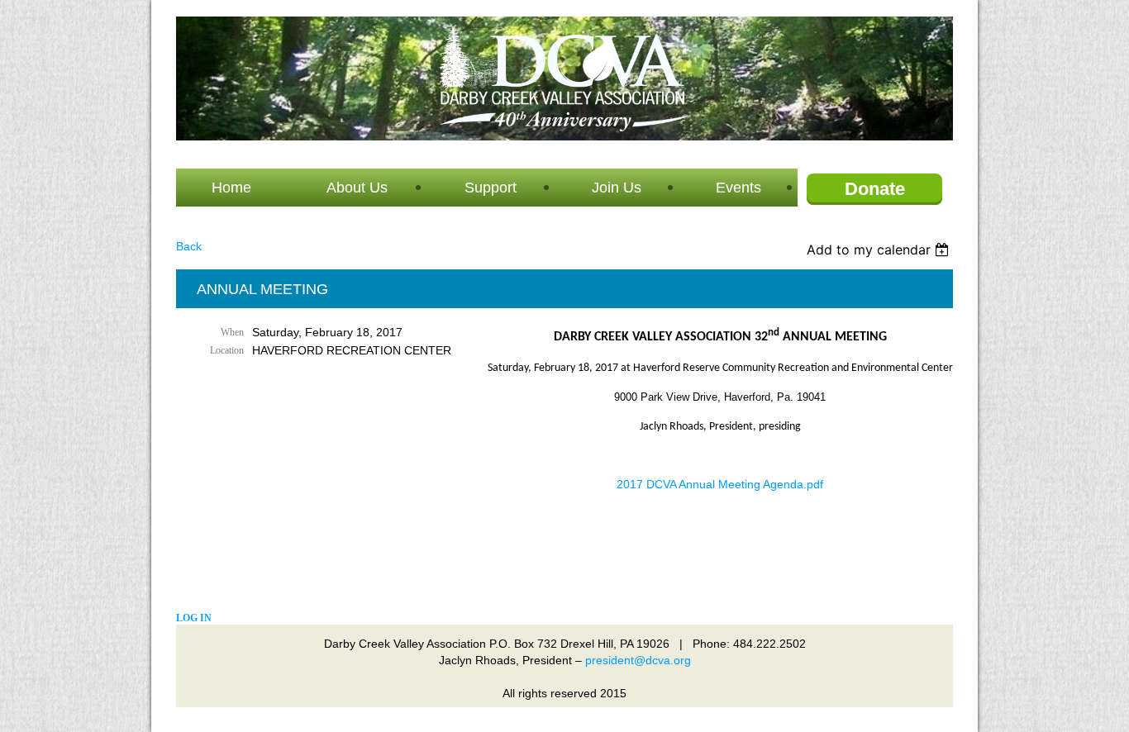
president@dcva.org (638, 660)
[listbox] (880, 249)
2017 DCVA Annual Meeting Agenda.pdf (720, 484)
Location (227, 350)
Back (189, 246)
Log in (194, 618)
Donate (875, 188)
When (232, 332)
